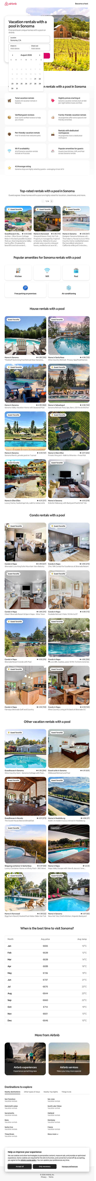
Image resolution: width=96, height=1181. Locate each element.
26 (26, 84)
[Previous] (43, 201)
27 (31, 84)
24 (17, 84)
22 (40, 79)
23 (12, 84)
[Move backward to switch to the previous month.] (12, 55)
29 (40, 84)
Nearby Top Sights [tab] (51, 1092)
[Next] (51, 201)
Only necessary (45, 1166)
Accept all (20, 1166)
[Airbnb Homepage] (11, 3)
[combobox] (29, 40)
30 (12, 88)
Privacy (43, 1177)
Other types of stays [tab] (32, 1092)
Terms (51, 1177)
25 (21, 84)
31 (17, 88)
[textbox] (18, 48)
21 (35, 79)
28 (35, 84)
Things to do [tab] (66, 1092)
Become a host (81, 3)
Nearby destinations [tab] (12, 1092)
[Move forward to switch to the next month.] (39, 55)
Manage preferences (70, 1166)
